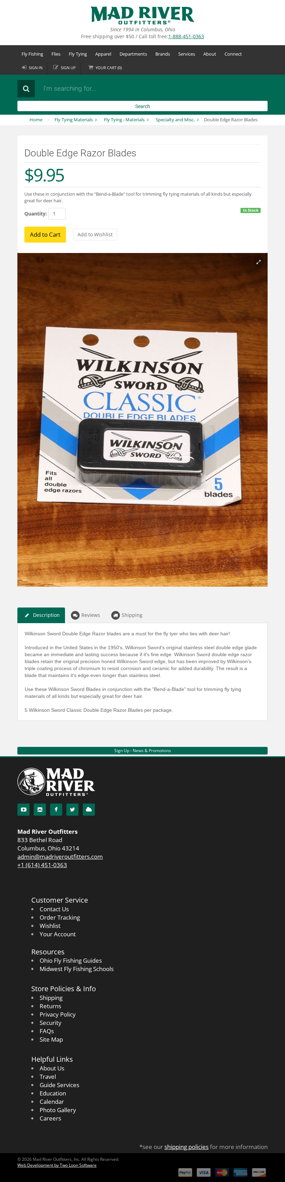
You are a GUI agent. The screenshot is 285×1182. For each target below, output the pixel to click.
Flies (55, 54)
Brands (162, 54)
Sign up (68, 67)
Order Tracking (60, 917)
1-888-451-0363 (186, 36)
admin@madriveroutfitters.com (60, 857)
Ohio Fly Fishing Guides (71, 960)
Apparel (103, 54)
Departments (133, 54)
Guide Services (59, 1085)
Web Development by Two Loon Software (57, 1165)
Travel (48, 1077)
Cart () (109, 67)
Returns (50, 1006)
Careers (50, 1118)
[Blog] (89, 810)
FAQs (47, 1031)
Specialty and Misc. (175, 119)
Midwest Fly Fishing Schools (77, 969)
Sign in (35, 67)
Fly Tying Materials (74, 119)
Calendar (52, 1102)
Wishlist (50, 926)
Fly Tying (78, 54)
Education (53, 1093)
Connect (233, 54)
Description (46, 615)
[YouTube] (23, 810)
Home (36, 119)
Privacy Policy (58, 1014)
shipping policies (186, 1147)
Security (51, 1023)
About (209, 54)
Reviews (90, 615)
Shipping (132, 615)
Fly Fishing (32, 54)
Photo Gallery (58, 1110)
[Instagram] (40, 810)
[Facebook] (56, 810)
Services (186, 54)
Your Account (58, 934)
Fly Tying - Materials (124, 119)
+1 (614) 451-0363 (42, 865)
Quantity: (35, 213)
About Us (52, 1068)
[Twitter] (72, 810)
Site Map (51, 1039)
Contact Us (54, 909)
